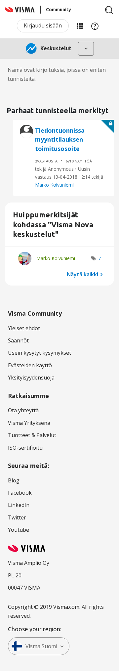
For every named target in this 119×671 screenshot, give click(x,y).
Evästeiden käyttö (30, 365)
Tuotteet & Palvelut (32, 435)
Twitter (17, 517)
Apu (94, 25)
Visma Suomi (41, 646)
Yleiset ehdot (24, 328)
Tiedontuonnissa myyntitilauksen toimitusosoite (60, 139)
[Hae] (109, 10)
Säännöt (18, 340)
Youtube (18, 529)
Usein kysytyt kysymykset (39, 352)
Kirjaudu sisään (43, 25)
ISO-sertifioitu (25, 447)
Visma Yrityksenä (29, 422)
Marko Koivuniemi (54, 185)
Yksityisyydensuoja (31, 377)
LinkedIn (18, 505)
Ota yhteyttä (23, 410)
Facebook (20, 492)
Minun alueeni (79, 25)
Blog (14, 480)
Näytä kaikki (82, 274)
